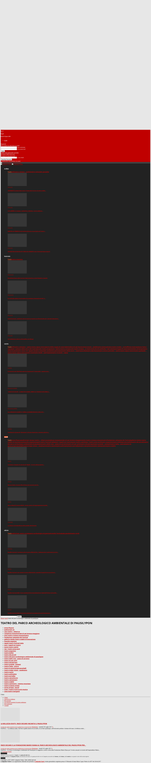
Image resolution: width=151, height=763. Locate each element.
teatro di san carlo (73, 444)
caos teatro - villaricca (12, 632)
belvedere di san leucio (74, 347)
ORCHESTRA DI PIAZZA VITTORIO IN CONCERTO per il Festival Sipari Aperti (29, 251)
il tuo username (21, 147)
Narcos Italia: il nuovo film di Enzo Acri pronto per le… (23, 485)
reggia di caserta (123, 349)
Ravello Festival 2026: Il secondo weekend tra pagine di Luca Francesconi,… (29, 613)
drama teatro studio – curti (116, 347)
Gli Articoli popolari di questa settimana (15, 702)
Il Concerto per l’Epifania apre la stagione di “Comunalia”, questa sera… (29, 371)
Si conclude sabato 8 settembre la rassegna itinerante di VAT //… (27, 298)
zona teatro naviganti (12, 691)
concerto (10, 522)
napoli (6, 437)
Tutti (9, 172)
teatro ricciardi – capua (60, 353)
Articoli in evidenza (9, 699)
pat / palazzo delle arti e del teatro (24, 349)
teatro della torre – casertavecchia (74, 351)
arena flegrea (16, 440)
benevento (7, 256)
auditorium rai (26, 440)
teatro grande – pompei (101, 444)
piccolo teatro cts (75, 349)
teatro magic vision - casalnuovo (15, 670)
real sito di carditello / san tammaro (104, 349)
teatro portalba (73, 446)
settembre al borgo (136, 349)
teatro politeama (62, 446)
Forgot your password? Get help (10, 152)
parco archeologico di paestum (40, 533)
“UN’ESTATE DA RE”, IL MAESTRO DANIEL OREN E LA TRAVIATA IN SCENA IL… (29, 392)
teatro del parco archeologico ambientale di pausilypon (23, 657)
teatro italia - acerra (11, 666)
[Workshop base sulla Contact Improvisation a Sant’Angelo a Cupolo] (17, 273)
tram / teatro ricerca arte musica (16, 689)
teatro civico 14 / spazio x (25, 351)
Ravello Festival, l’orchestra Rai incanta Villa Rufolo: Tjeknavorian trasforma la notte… (33, 552)
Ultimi (6, 697)
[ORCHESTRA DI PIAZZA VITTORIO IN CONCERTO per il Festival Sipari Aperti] (17, 246)
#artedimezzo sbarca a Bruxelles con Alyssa (20, 339)
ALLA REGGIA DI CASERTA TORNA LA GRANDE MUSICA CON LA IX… (26, 412)
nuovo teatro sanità (78, 442)
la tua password (21, 149)
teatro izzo (30, 353)
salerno (6, 530)
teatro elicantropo (86, 444)
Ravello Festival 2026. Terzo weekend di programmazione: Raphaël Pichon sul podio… (32, 593)
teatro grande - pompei (12, 664)
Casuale (6, 705)
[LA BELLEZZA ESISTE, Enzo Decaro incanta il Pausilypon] (10, 720)
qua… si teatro (86, 349)
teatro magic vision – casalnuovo (34, 446)
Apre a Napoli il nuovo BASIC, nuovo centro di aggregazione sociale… (28, 505)
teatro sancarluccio (86, 446)
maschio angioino (29, 442)
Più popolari (7, 701)
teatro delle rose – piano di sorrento (54, 444)
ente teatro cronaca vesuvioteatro (94, 440)
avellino (6, 168)
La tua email (20, 157)
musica (9, 569)
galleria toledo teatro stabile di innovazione (19, 639)
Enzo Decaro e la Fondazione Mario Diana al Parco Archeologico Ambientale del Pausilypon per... (43, 745)
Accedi (5, 140)
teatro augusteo (107, 442)
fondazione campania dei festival (119, 440)
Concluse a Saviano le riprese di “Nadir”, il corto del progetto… (26, 464)
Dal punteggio (8, 704)
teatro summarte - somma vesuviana (17, 684)
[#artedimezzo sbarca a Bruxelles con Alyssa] (17, 334)
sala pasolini (66, 533)
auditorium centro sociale (20, 533)
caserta (6, 343)
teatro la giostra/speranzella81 (15, 668)
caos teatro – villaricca (39, 440)
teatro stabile (111, 446)
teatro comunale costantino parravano (48, 351)
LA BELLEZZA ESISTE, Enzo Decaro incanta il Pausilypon (24, 724)
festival (10, 548)
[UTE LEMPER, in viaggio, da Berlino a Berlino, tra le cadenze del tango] (17, 206)
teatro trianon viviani (11, 686)
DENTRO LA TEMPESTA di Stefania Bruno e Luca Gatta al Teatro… (27, 231)
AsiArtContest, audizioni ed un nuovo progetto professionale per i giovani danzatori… (33, 318)
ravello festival (56, 533)
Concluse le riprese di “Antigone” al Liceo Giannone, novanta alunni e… (28, 432)
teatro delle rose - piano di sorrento (16, 659)
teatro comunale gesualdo (39, 172)
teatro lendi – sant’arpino (43, 353)
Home (2, 618)
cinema (10, 481)
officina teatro (131, 347)
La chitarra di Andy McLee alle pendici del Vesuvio (22, 525)
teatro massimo (17, 259)
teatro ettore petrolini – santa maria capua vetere (116, 351)
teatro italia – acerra (117, 444)
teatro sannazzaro (99, 446)
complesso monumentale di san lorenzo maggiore (64, 440)
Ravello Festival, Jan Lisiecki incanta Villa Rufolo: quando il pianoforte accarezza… (32, 572)
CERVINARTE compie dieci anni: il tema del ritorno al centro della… (27, 190)
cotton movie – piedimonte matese (94, 347)
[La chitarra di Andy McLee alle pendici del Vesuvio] (17, 520)
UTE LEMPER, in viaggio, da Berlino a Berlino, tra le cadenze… (25, 211)
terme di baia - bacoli (11, 688)
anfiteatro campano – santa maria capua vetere (28, 347)
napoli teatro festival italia (45, 442)
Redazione (35, 727)
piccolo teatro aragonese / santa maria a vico (53, 349)
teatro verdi (75, 533)
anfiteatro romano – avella (20, 172)
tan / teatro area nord (93, 442)
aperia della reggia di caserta (55, 347)
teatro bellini (117, 442)
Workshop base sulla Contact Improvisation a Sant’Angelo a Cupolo (27, 278)
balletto (10, 315)
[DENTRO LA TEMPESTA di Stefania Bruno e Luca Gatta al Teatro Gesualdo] (17, 226)
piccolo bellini (127, 442)
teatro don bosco (92, 351)
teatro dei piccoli (138, 442)
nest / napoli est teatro (63, 442)
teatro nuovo (51, 446)
